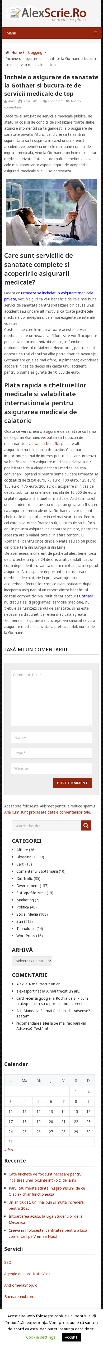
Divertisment (27, 885)
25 (24, 1131)
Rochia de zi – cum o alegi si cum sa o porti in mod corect (52, 1001)
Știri (19, 921)
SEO (7, 1262)
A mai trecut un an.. (45, 983)
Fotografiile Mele (31, 892)
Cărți (20, 864)
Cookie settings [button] (40, 1337)
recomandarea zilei (32, 1023)
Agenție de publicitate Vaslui (28, 1273)
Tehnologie (25, 928)
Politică (22, 907)
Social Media (27, 914)
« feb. (9, 1149)
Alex (11, 101)
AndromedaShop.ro (21, 1285)
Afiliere (22, 849)
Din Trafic (24, 878)
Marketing (25, 899)
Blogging (55, 101)
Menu (11, 33)
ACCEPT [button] (71, 1337)
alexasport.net (28, 991)
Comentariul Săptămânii (37, 871)
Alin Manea (25, 1010)
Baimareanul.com (19, 1296)
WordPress (25, 935)
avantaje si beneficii (43, 443)
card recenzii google (33, 998)
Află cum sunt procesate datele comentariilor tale (47, 812)
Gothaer (86, 595)
